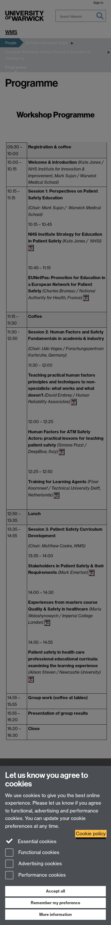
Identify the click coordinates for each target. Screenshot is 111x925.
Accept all (55, 891)
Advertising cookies (39, 864)
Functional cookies (38, 852)
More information (55, 914)
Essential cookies (37, 841)
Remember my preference (55, 902)
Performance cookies (41, 875)
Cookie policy (91, 834)
